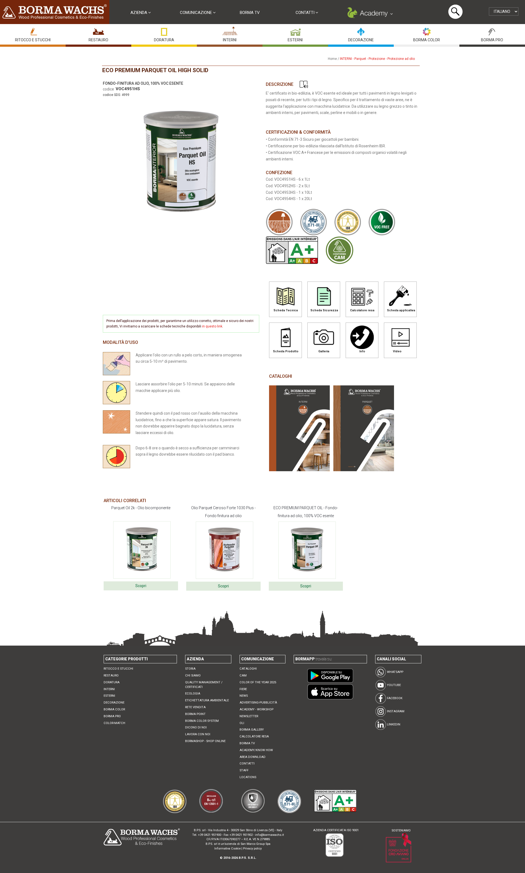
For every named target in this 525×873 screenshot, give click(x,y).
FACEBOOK (394, 698)
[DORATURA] (164, 30)
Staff (244, 770)
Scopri (140, 586)
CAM (243, 675)
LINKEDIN (393, 724)
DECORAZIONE (361, 40)
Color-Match (114, 723)
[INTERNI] (229, 30)
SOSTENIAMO (401, 830)
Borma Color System (202, 721)
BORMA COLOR (426, 40)
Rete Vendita (195, 707)
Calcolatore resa (254, 736)
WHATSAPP (394, 672)
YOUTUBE (393, 685)
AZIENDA (139, 12)
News (244, 696)
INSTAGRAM (395, 711)
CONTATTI (306, 12)
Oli (242, 723)
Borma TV (250, 12)
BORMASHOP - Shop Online (205, 741)
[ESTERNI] (295, 30)
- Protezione (376, 59)
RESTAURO (98, 40)
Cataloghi (248, 668)
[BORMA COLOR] (426, 30)
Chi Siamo (193, 675)
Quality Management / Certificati (204, 685)
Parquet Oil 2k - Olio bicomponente (140, 508)
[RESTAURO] (98, 30)
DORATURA (164, 40)
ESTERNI (295, 40)
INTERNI (230, 40)
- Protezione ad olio (400, 59)
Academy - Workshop (256, 709)
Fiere (243, 689)
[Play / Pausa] (303, 84)
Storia (190, 668)
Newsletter (249, 716)
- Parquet (359, 59)
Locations (248, 777)
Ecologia (192, 693)
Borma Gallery (252, 729)
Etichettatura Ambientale (207, 700)
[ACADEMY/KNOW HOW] (369, 14)
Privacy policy (252, 848)
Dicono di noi (196, 727)
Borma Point (195, 714)
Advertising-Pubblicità (258, 702)
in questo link (212, 326)
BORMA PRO (492, 40)
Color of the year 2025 (258, 682)
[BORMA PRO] (492, 30)
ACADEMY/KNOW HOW (256, 750)
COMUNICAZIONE (196, 12)
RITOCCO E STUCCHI (33, 40)
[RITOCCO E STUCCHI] (33, 30)
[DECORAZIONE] (361, 30)
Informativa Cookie (227, 848)
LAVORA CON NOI (197, 734)
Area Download (253, 757)
